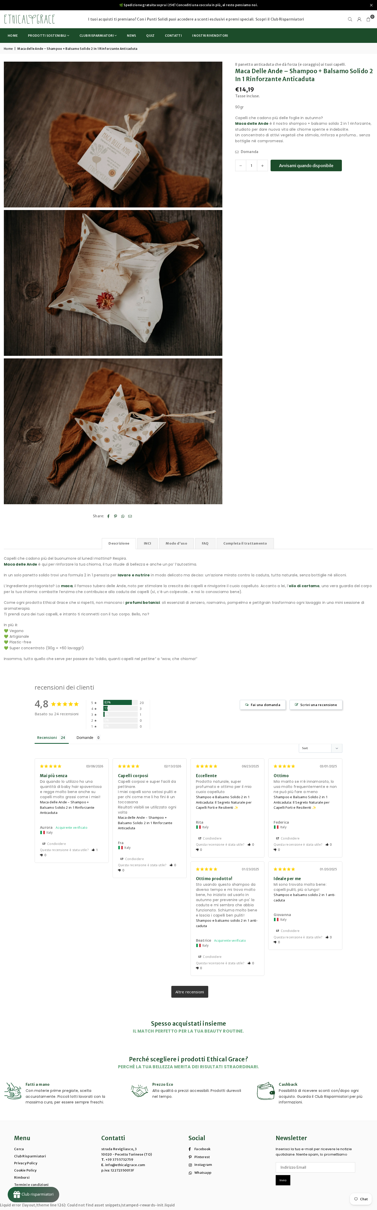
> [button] (189, 992)
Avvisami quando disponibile (306, 165)
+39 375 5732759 (119, 1159)
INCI (147, 543)
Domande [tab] (85, 737)
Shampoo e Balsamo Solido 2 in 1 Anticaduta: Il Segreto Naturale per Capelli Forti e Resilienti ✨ (224, 802)
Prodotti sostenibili (47, 35)
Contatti (173, 35)
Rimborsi (21, 1177)
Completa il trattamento (245, 543)
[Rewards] (33, 1194)
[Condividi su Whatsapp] (123, 516)
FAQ (205, 543)
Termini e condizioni (31, 1185)
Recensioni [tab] (47, 737)
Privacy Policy (25, 1163)
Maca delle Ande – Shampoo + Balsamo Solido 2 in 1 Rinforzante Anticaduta (67, 807)
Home (13, 35)
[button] (368, 19)
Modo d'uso (176, 543)
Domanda (249, 152)
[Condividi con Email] (130, 516)
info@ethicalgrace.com (125, 1165)
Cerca (19, 1149)
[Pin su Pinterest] (115, 516)
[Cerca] (350, 19)
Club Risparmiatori (287, 19)
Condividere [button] (56, 844)
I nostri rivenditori (210, 35)
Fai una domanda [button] (265, 704)
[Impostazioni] (359, 19)
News (131, 35)
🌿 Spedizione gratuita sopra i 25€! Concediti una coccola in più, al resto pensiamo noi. (188, 5)
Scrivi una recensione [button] (318, 704)
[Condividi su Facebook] (108, 516)
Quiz (150, 35)
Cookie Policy (25, 1170)
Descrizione (118, 543)
